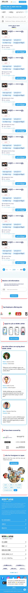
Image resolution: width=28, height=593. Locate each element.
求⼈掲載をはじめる (7, 565)
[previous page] (4, 269)
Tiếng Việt (18, 487)
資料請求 (5, 568)
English (5, 484)
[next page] (24, 269)
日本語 (11, 484)
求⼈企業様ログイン (20, 565)
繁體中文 (12, 487)
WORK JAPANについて (7, 554)
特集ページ (4, 546)
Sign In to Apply (14, 338)
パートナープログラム (7, 558)
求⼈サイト (22, 568)
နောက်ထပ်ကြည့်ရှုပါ (20, 51)
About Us (4, 528)
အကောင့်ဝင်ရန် (22, 1)
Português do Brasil (8, 490)
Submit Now (14, 295)
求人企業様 (4, 542)
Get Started (14, 463)
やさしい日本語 (18, 484)
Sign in (14, 587)
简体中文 (5, 487)
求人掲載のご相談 (13, 572)
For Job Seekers (6, 520)
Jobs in (4, 524)
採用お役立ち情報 (6, 550)
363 (21, 270)
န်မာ (15, 490)
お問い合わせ (13, 568)
